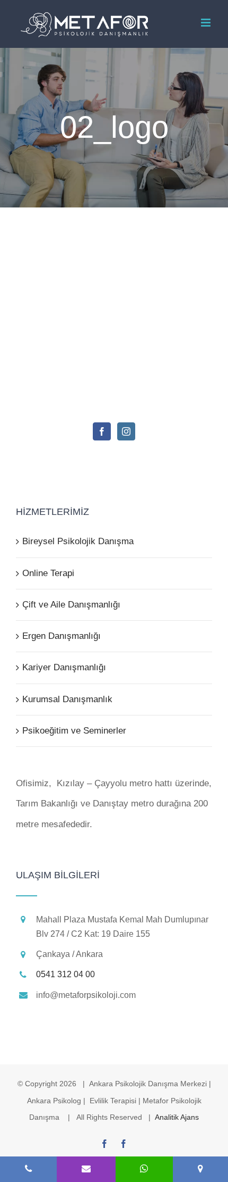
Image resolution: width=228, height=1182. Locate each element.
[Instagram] (126, 431)
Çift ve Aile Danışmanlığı (71, 605)
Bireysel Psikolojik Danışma (78, 541)
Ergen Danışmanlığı (61, 636)
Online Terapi (48, 573)
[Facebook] (102, 431)
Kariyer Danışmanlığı (64, 667)
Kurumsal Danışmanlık (67, 699)
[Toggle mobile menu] (206, 22)
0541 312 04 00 (65, 974)
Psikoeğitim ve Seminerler (74, 731)
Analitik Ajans (177, 1117)
